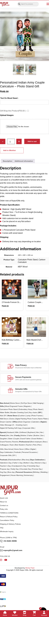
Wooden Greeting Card (19, 412)
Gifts (2, 406)
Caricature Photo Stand (9, 409)
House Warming (17, 475)
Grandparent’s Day (19, 466)
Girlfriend (23, 432)
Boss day (11, 472)
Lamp (28, 416)
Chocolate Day (25, 469)
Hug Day (3, 472)
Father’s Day (17, 463)
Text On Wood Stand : (9, 98)
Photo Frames (37, 416)
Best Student (20, 445)
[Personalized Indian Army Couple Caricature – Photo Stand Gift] (24, 36)
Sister (10, 439)
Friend (2, 435)
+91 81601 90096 (10, 541)
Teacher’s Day (5, 466)
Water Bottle (4, 412)
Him (37, 432)
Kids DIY (3, 416)
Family (17, 435)
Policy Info (4, 509)
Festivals (17, 452)
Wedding (44, 472)
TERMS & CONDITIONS (9, 513)
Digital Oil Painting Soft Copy (11, 428)
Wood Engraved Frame (14, 406)
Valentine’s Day (6, 463)
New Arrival (4, 403)
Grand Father (25, 439)
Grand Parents (5, 442)
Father (30, 435)
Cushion (22, 416)
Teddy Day (15, 469)
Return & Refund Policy (8, 517)
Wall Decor (4, 419)
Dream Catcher (6, 422)
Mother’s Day (29, 463)
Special (3, 432)
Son (42, 435)
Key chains (33, 412)
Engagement (5, 475)
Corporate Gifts (28, 428)
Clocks (11, 419)
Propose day (5, 469)
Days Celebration (6, 452)
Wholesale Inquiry (6, 531)
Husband (10, 432)
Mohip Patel (29, 568)
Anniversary (28, 475)
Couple (16, 439)
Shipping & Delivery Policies (10, 524)
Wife (16, 432)
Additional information (24, 161)
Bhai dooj (25, 460)
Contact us (4, 505)
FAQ (1, 528)
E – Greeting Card (20, 425)
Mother (23, 435)
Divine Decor (15, 403)
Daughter (3, 439)
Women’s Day (40, 463)
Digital (43, 422)
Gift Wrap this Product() (13, 111)
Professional (24, 442)
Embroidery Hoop (25, 409)
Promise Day (37, 469)
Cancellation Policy (7, 520)
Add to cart (32, 141)
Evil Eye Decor (26, 403)
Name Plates (43, 419)
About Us (3, 502)
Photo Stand (37, 409)
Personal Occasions (29, 452)
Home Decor (12, 416)
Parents (15, 442)
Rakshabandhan (15, 460)
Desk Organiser (25, 422)
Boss (45, 442)
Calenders (35, 422)
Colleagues (4, 445)
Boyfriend (31, 432)
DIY (39, 412)
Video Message (6, 425)
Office (15, 422)
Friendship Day (33, 466)
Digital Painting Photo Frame (26, 419)
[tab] (7, 161)
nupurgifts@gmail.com (12, 550)
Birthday (36, 472)
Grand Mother (37, 439)
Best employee (36, 442)
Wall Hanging (38, 403)
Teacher (29, 445)
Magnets (27, 406)
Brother (36, 435)
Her (41, 432)
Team (12, 445)
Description (7, 161)
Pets (34, 445)
